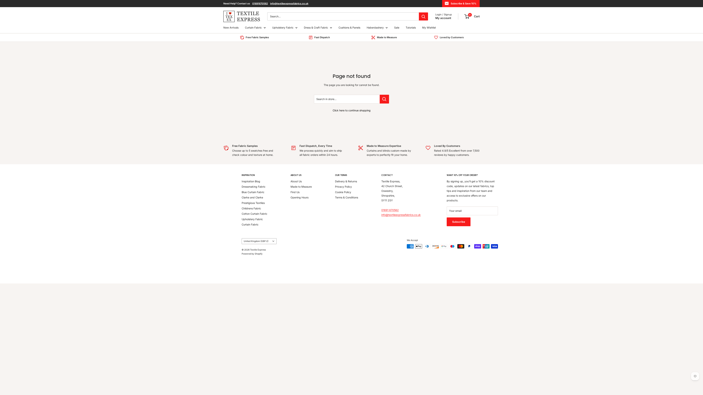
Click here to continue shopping (352, 110)
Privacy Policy (343, 186)
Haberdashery (375, 27)
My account (443, 18)
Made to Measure (301, 186)
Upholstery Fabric (282, 27)
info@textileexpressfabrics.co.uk (289, 3)
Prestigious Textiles (253, 202)
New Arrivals (231, 27)
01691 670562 (390, 210)
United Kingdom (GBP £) (256, 241)
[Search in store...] (384, 99)
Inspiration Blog (251, 181)
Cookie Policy (343, 192)
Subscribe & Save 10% (463, 3)
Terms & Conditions (346, 197)
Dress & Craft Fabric (316, 27)
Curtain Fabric (253, 27)
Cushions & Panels (349, 27)
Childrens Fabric (251, 208)
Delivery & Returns (346, 181)
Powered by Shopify (252, 253)
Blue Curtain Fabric (253, 192)
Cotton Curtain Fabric (254, 213)
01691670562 (260, 3)
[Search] (423, 16)
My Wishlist (429, 27)
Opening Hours (299, 197)
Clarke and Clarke (252, 197)
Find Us (295, 192)
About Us (296, 181)
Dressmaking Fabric (253, 186)
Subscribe (458, 221)
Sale (396, 27)
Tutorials (411, 27)
